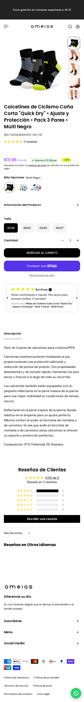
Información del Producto (22, 205)
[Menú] (6, 26)
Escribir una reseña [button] (42, 519)
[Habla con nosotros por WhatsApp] (76, 693)
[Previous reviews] (7, 297)
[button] (13, 142)
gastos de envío (37, 165)
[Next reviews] (76, 297)
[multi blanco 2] (36, 187)
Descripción (12, 334)
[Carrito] (78, 26)
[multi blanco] (23, 187)
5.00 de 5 (52, 478)
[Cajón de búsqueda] (70, 26)
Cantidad (11, 240)
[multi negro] (9, 187)
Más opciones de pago (42, 275)
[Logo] (42, 26)
